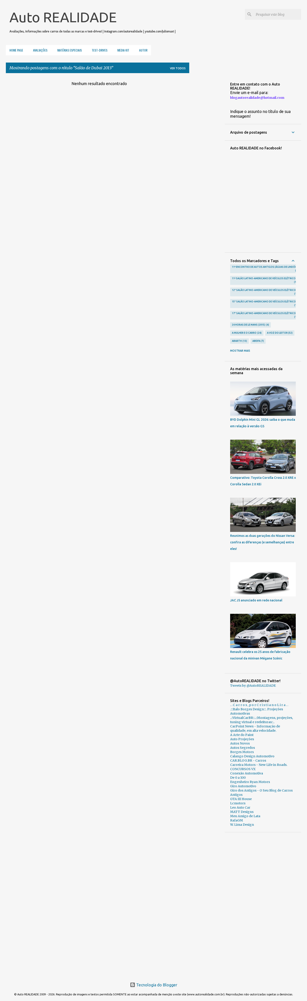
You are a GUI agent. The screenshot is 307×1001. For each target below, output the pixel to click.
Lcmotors (237, 803)
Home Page (16, 50)
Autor (143, 50)
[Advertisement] (263, 905)
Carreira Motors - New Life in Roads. (258, 765)
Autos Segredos (242, 748)
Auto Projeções (242, 739)
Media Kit (123, 50)
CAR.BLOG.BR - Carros (248, 760)
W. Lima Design (242, 825)
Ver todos (178, 68)
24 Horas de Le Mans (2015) (250, 324)
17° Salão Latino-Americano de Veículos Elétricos (264, 315)
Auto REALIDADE (63, 17)
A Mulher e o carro (246, 332)
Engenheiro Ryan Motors (250, 782)
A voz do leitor (279, 332)
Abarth (239, 341)
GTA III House (241, 799)
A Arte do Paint (242, 735)
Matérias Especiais (69, 50)
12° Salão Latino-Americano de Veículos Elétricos (264, 292)
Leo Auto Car (240, 807)
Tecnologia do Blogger (156, 985)
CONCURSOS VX (243, 769)
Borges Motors (242, 752)
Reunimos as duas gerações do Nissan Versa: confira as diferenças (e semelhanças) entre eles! (262, 542)
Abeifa (257, 341)
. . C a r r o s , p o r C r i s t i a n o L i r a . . (259, 705)
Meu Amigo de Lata (245, 816)
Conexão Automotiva (246, 773)
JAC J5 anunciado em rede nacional (256, 600)
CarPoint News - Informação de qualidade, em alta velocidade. (255, 728)
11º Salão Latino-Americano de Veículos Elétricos (264, 280)
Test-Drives (99, 50)
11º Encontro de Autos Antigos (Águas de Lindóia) (265, 268)
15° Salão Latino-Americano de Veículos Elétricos (264, 303)
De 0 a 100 (238, 778)
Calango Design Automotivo (252, 756)
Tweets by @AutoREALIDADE (253, 686)
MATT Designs (242, 812)
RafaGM (236, 820)
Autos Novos (240, 743)
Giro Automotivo (243, 786)
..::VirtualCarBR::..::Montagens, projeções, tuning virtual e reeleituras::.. (261, 720)
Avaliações (40, 50)
